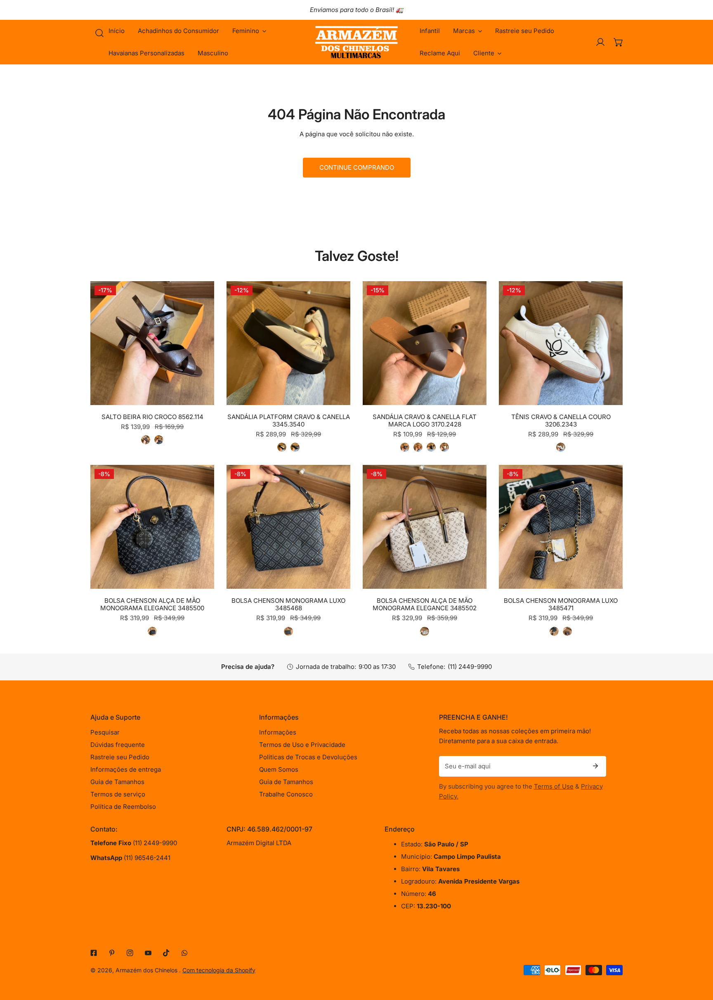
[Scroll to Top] (698, 956)
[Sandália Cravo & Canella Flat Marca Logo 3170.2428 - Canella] (418, 447)
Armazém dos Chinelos (147, 970)
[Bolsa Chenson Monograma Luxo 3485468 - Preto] (288, 631)
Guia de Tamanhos (117, 782)
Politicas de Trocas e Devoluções (308, 757)
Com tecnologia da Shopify (218, 970)
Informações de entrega (125, 769)
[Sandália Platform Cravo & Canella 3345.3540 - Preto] (295, 447)
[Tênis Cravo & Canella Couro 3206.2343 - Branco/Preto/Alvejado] (561, 447)
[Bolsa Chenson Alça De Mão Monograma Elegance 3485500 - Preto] (152, 631)
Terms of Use (554, 786)
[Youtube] (148, 953)
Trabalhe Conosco (286, 794)
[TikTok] (166, 953)
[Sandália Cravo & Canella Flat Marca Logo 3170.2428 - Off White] (444, 447)
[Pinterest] (112, 953)
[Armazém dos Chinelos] (356, 42)
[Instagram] (130, 953)
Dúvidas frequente (117, 745)
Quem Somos (278, 769)
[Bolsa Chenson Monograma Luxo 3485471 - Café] (567, 631)
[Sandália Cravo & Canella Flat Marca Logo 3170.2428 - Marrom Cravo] (405, 447)
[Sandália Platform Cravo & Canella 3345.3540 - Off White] (282, 447)
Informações (277, 732)
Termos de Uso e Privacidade (302, 745)
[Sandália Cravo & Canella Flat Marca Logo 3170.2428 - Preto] (431, 447)
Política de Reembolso (123, 806)
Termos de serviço (117, 794)
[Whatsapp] (184, 953)
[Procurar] (99, 33)
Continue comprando (356, 167)
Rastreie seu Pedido (119, 757)
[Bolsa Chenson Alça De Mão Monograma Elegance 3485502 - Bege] (425, 631)
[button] (249, 31)
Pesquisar (105, 732)
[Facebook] (94, 953)
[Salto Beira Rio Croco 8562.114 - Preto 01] (159, 440)
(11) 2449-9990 (470, 667)
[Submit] (595, 766)
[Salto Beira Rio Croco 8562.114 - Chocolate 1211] (146, 440)
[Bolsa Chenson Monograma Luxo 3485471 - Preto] (554, 631)
